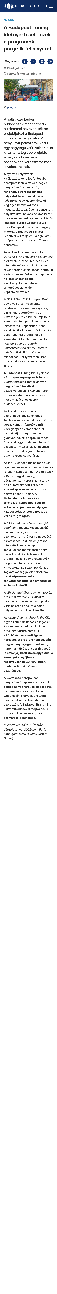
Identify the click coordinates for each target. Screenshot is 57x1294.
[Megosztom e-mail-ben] (50, 61)
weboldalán (11, 695)
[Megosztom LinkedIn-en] (42, 61)
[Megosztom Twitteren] (33, 61)
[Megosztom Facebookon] (25, 61)
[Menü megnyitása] (51, 6)
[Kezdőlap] (9, 6)
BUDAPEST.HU (27, 6)
